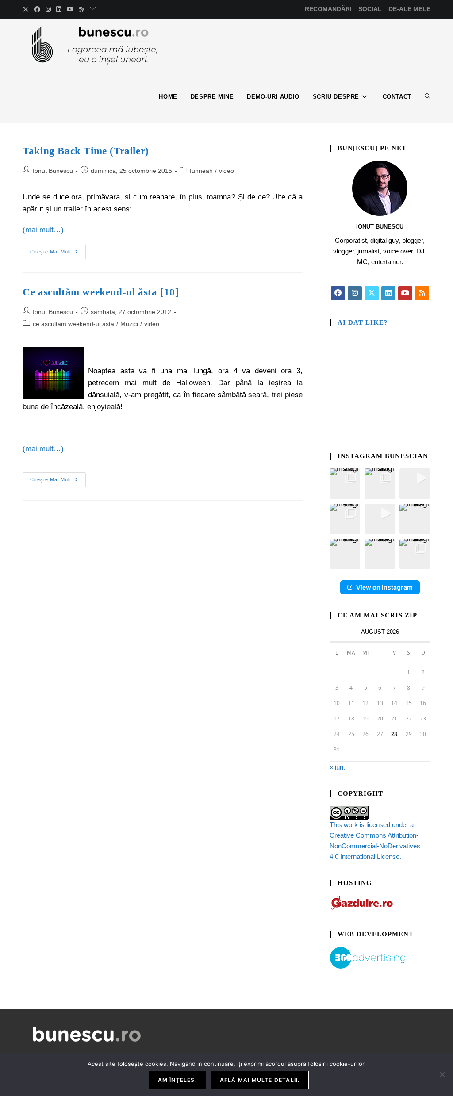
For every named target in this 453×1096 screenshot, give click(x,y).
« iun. (337, 767)
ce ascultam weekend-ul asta (73, 323)
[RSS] (422, 293)
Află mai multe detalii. (260, 1080)
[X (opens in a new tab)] (27, 9)
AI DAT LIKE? (363, 322)
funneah (201, 170)
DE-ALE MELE (409, 8)
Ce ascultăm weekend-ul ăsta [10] (101, 292)
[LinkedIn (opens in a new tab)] (59, 9)
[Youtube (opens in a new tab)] (70, 9)
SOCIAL (370, 8)
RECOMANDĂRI (328, 8)
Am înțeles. (177, 1080)
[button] (345, 483)
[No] (442, 1074)
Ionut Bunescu (53, 170)
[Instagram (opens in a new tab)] (48, 9)
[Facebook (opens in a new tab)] (37, 9)
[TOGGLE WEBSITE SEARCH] (427, 97)
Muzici (129, 323)
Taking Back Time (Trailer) (86, 151)
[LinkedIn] (388, 293)
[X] (372, 293)
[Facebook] (338, 293)
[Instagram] (355, 293)
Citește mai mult (58, 249)
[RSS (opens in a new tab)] (82, 9)
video (226, 170)
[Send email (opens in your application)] (93, 9)
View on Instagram (384, 587)
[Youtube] (405, 293)
